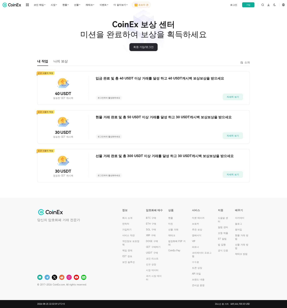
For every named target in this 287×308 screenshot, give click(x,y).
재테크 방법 (241, 254)
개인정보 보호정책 (130, 243)
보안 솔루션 (128, 262)
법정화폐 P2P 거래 (177, 243)
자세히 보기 (233, 97)
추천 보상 (197, 229)
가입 (248, 5)
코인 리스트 (152, 258)
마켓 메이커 (198, 218)
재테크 (171, 235)
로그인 (233, 4)
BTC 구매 (151, 218)
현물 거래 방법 (241, 237)
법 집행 (222, 244)
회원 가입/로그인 (143, 47)
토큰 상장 (197, 268)
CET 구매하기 (153, 247)
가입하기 (127, 229)
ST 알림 (222, 239)
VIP (193, 241)
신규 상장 (151, 264)
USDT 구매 (152, 252)
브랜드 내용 (198, 279)
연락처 (125, 223)
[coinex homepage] (13, 5)
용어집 (238, 229)
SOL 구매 (151, 229)
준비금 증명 (198, 285)
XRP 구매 (151, 235)
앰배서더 (196, 235)
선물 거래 (173, 229)
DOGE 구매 (152, 241)
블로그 (238, 223)
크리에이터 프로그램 (201, 254)
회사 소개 (127, 218)
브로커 (195, 223)
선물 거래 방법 (241, 246)
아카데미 (239, 218)
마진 (170, 223)
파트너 (195, 247)
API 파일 (196, 273)
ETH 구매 (151, 223)
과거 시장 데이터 (154, 278)
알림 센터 (223, 227)
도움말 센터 (223, 220)
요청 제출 (223, 233)
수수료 (195, 262)
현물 (170, 218)
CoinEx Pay (174, 250)
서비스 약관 (128, 235)
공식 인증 (223, 250)
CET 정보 (127, 256)
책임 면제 (127, 250)
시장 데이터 (152, 270)
